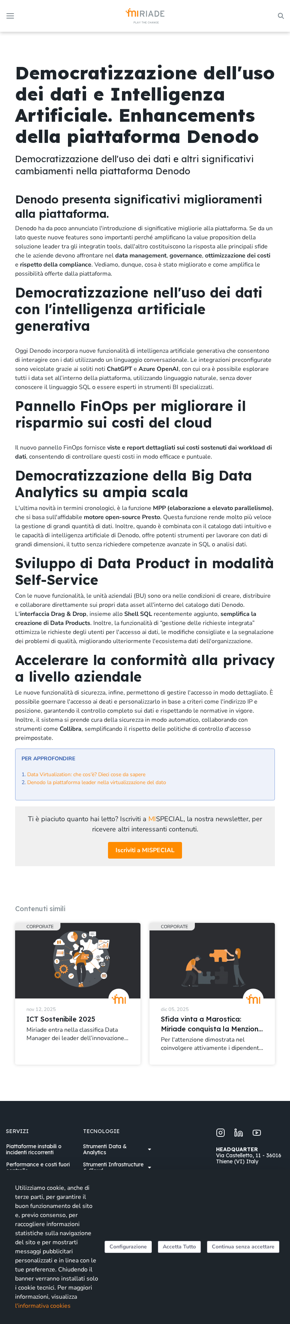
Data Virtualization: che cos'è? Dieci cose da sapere (86, 774)
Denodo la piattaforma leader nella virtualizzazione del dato (96, 782)
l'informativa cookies (43, 1306)
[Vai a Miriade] (145, 15)
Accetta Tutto (179, 1246)
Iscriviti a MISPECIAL (145, 850)
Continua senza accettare (243, 1246)
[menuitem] (40, 1149)
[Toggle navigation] (11, 16)
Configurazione (128, 1246)
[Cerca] (280, 15)
